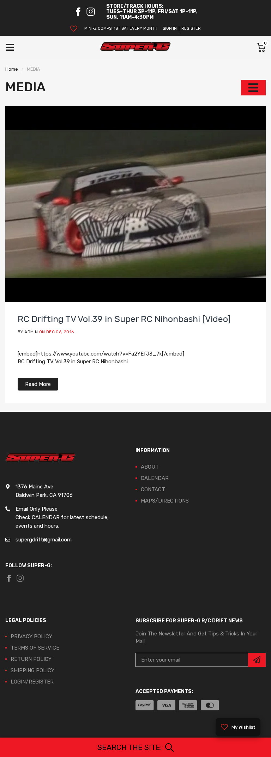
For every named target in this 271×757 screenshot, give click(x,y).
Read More (38, 384)
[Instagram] (90, 11)
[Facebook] (78, 11)
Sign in (170, 28)
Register (191, 28)
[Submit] (257, 660)
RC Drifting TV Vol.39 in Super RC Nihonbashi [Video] (124, 319)
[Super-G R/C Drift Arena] (135, 47)
